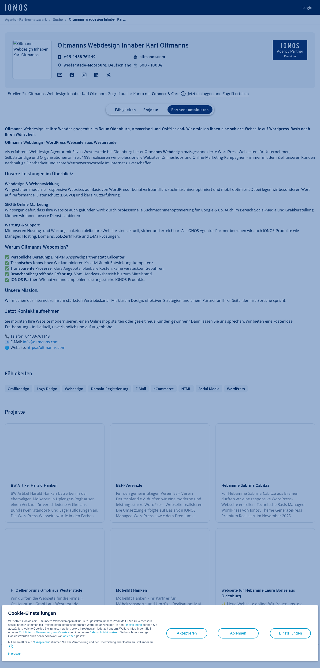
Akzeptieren (41, 642)
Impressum (15, 653)
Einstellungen (133, 625)
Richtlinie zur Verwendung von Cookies (44, 632)
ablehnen (69, 636)
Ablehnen (238, 633)
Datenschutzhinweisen (104, 632)
